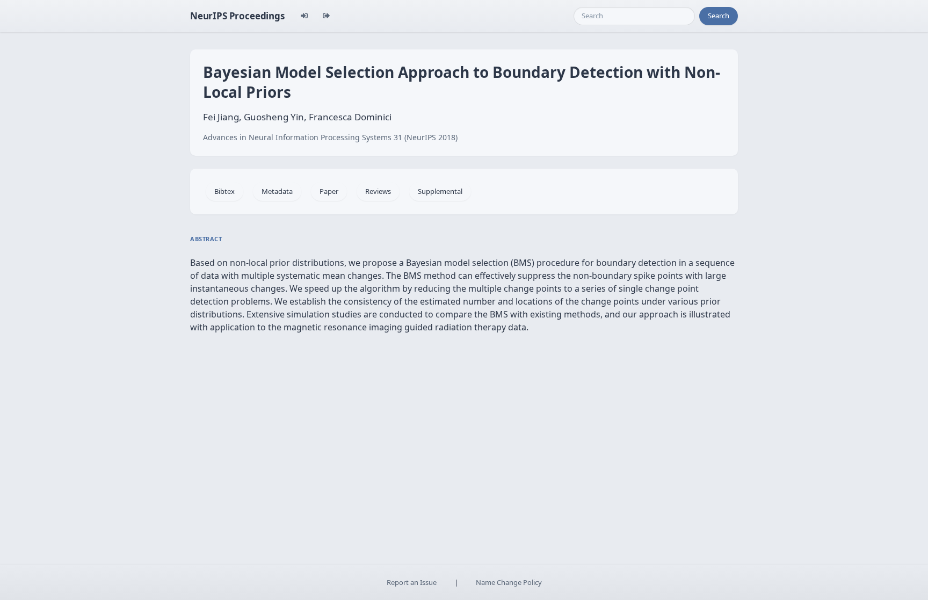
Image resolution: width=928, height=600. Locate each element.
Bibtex (224, 191)
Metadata (277, 191)
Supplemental (440, 191)
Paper (329, 191)
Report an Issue (412, 582)
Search (718, 15)
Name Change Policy (509, 582)
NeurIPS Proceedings (237, 16)
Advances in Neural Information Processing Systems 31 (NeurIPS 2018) (330, 137)
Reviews (378, 191)
